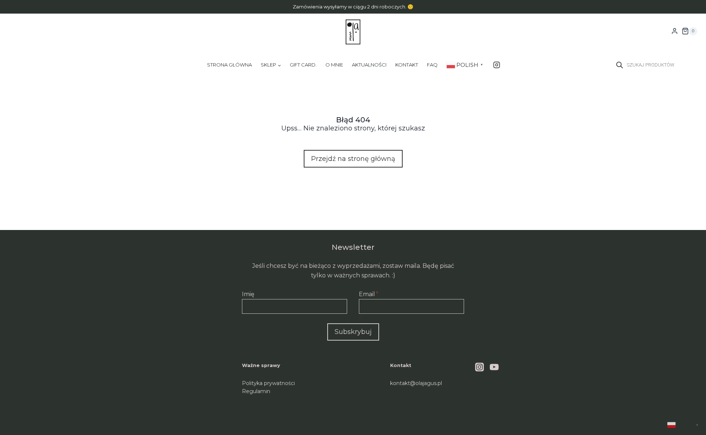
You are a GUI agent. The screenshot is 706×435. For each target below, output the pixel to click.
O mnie (334, 65)
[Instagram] (496, 64)
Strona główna (229, 65)
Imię (248, 294)
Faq (432, 65)
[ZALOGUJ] (674, 31)
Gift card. (303, 65)
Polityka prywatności (268, 383)
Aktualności (369, 65)
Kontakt (406, 65)
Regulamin (256, 391)
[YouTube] (494, 367)
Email (368, 294)
